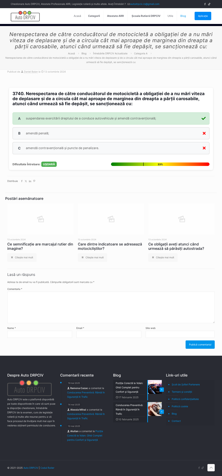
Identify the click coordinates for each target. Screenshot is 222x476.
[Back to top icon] (211, 467)
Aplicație (203, 15)
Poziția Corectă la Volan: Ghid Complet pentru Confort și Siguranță (85, 435)
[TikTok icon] (209, 4)
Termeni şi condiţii (182, 391)
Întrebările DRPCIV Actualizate (110, 53)
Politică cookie (180, 406)
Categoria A (140, 53)
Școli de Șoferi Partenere (186, 384)
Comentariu (14, 288)
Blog (84, 53)
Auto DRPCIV (30, 467)
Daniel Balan (31, 71)
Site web (151, 328)
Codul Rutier (47, 467)
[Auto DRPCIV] (25, 16)
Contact (176, 420)
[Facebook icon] (205, 4)
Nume (11, 328)
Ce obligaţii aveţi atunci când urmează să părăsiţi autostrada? (176, 246)
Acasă (71, 53)
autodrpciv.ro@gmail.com (144, 3)
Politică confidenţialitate (185, 399)
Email (80, 328)
